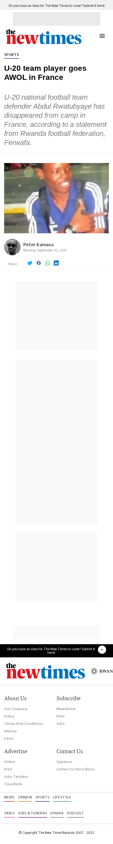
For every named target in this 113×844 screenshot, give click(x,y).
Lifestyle (62, 797)
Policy (9, 716)
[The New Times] (43, 43)
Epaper (57, 813)
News (9, 797)
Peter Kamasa (38, 244)
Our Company (15, 708)
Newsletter (66, 708)
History (10, 731)
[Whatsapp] (47, 263)
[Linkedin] (56, 263)
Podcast (75, 813)
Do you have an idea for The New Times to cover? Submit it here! (56, 5)
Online (9, 761)
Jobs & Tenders (32, 813)
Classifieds (13, 784)
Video (9, 813)
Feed (8, 738)
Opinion (25, 797)
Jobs (60, 723)
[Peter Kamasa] (12, 253)
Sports (11, 54)
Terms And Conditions (23, 723)
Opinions (64, 761)
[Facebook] (38, 263)
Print (60, 716)
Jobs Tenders (16, 776)
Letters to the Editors (75, 769)
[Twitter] (29, 263)
